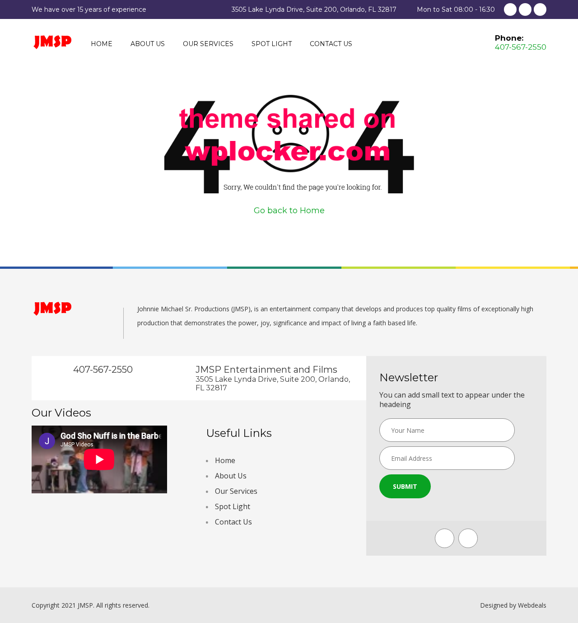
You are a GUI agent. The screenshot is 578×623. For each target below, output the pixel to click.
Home (101, 44)
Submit (405, 486)
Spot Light (272, 44)
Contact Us (331, 44)
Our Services (208, 44)
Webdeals (532, 605)
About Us (148, 44)
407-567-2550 (520, 47)
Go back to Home (289, 210)
